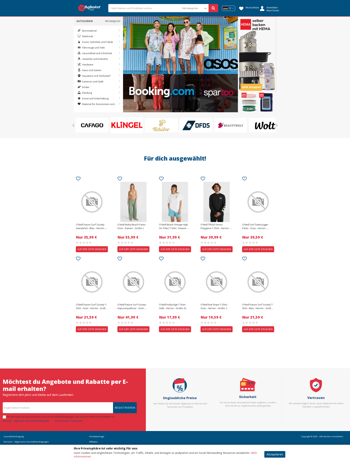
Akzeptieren (275, 454)
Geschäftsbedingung (14, 436)
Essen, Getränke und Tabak (97, 42)
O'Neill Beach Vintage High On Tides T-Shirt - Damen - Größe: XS (173, 226)
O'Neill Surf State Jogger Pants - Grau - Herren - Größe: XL (255, 226)
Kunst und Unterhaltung (95, 98)
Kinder (86, 87)
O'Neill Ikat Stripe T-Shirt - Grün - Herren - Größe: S (214, 306)
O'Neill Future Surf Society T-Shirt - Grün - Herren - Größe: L (92, 306)
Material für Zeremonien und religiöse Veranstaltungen (95, 104)
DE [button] (230, 8)
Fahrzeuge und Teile (93, 47)
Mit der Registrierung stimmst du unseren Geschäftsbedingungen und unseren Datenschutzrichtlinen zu (60, 416)
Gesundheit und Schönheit (97, 53)
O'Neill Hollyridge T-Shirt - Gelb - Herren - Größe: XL (173, 306)
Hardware (87, 64)
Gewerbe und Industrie (95, 59)
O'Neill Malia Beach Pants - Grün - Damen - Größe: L (132, 226)
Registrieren (125, 407)
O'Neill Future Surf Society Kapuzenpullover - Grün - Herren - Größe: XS (131, 306)
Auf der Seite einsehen (91, 249)
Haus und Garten (91, 70)
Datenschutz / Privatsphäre (69, 420)
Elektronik (87, 36)
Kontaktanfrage (96, 436)
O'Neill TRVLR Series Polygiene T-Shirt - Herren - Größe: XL (215, 226)
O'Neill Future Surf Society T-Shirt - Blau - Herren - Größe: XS (257, 306)
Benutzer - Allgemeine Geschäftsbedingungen (26, 420)
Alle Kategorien (112, 21)
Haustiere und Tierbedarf (96, 75)
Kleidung (87, 92)
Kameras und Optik (93, 81)
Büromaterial (89, 30)
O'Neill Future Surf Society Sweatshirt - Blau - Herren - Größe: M (90, 226)
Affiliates (93, 441)
